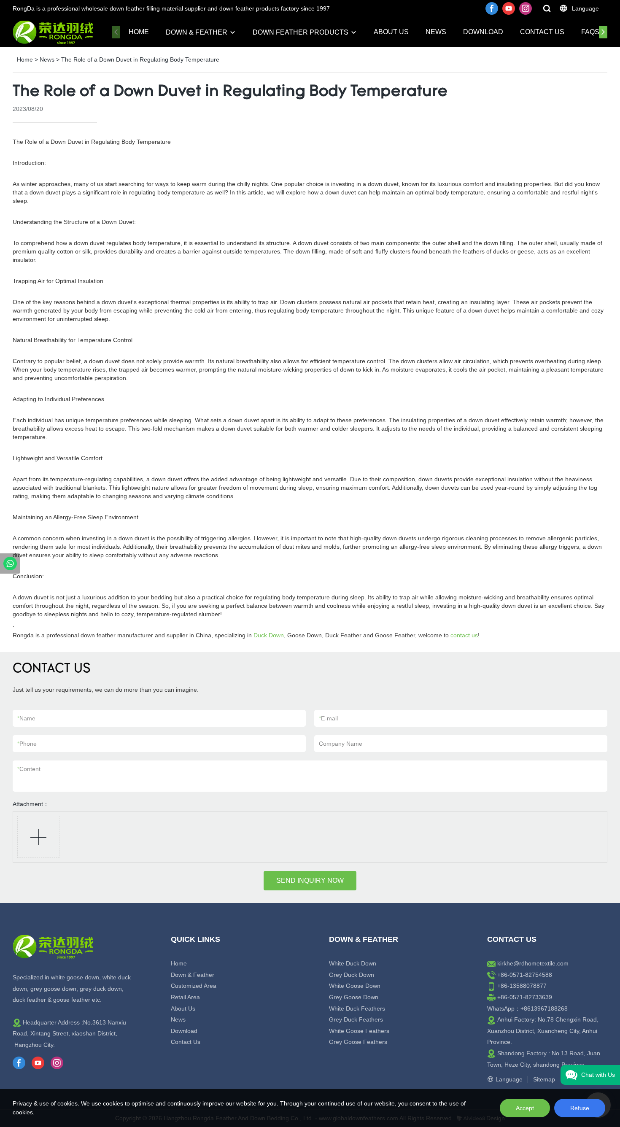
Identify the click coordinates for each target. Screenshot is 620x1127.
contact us (464, 635)
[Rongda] (10, 563)
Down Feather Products (300, 32)
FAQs (590, 31)
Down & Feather (196, 32)
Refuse (579, 1108)
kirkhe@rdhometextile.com (533, 963)
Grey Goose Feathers (358, 1041)
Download (483, 31)
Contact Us (542, 31)
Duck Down (268, 635)
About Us (391, 31)
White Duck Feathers (357, 1008)
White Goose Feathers (359, 1030)
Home (139, 31)
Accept (525, 1108)
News (436, 31)
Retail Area (185, 997)
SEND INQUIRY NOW (310, 880)
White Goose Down (354, 985)
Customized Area (193, 985)
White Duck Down (352, 963)
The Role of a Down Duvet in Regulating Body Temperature (140, 59)
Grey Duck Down (351, 974)
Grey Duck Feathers (356, 1019)
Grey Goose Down (353, 997)
